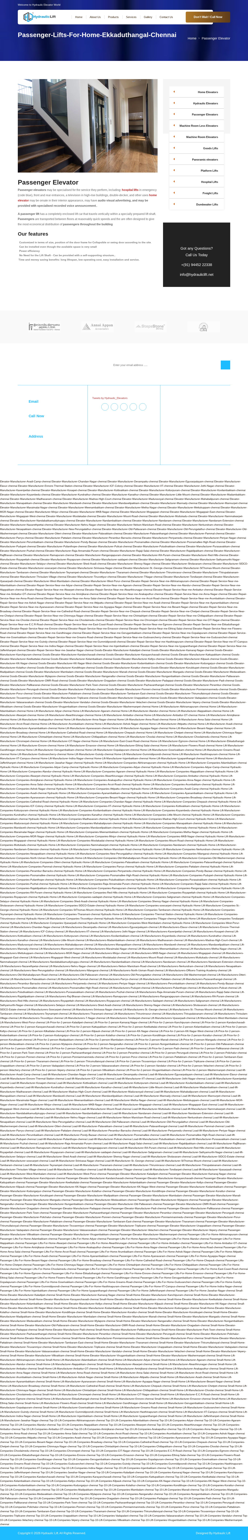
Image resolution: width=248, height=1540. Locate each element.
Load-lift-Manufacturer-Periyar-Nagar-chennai (219, 1130)
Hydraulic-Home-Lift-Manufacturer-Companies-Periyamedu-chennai (102, 870)
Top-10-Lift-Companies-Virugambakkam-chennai (169, 1520)
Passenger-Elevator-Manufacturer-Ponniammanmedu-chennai (157, 1217)
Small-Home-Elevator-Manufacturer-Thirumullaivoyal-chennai (194, 1342)
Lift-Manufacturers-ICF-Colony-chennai (41, 931)
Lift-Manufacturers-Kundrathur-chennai (209, 935)
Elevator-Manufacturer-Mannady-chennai (174, 503)
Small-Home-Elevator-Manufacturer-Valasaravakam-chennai (34, 1351)
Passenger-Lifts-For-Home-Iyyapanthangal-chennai (87, 1290)
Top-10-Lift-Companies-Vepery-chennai (66, 1520)
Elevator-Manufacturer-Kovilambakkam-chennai (218, 490)
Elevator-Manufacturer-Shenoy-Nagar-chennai (133, 563)
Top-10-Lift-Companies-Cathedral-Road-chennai (141, 1442)
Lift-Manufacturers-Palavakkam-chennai (33, 979)
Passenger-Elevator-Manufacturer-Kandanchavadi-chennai (100, 1178)
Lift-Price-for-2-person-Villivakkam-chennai (100, 1070)
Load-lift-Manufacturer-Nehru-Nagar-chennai (69, 1117)
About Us (95, 17)
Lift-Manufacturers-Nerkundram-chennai (180, 966)
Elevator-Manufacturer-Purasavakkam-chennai (213, 546)
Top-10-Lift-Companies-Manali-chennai (177, 1489)
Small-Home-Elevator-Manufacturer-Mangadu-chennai (198, 1316)
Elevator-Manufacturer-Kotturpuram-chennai (164, 490)
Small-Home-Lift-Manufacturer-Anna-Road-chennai (70, 1372)
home (192, 38)
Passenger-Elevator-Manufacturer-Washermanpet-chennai (153, 1234)
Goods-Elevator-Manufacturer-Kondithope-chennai (66, 667)
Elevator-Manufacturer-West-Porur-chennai (105, 581)
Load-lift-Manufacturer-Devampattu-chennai (122, 1074)
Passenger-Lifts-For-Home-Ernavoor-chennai (187, 1273)
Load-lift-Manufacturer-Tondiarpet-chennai (167, 1169)
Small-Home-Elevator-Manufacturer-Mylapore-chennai (84, 1320)
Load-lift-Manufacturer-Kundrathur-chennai (49, 1087)
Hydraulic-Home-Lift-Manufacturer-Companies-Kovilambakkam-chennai (80, 810)
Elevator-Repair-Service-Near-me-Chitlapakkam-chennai (190, 615)
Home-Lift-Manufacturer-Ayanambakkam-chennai (28, 728)
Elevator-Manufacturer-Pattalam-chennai (57, 537)
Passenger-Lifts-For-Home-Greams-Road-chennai (113, 1282)
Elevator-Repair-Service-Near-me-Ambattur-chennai (183, 589)
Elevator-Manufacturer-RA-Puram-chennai (156, 555)
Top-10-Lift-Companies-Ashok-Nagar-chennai (218, 1433)
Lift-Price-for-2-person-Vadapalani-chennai (49, 1065)
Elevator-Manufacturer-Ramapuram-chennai (48, 555)
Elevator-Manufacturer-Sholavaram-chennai (186, 563)
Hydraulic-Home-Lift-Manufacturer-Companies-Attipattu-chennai (93, 788)
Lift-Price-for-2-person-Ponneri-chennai (22, 1056)
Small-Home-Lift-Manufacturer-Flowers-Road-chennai (55, 1403)
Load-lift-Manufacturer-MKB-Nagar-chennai (87, 1104)
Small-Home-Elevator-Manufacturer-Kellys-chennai (83, 1303)
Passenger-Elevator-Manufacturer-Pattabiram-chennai (41, 1221)
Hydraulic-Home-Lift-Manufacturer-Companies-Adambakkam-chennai (207, 762)
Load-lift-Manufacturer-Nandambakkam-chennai (83, 1113)
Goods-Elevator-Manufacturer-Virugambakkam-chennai (55, 706)
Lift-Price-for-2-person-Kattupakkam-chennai (91, 1026)
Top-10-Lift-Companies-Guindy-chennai (118, 1463)
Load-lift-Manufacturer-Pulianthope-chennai (62, 1139)
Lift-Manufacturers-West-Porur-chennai (22, 1022)
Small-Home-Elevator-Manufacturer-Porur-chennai (174, 1338)
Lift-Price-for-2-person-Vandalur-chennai (153, 1065)
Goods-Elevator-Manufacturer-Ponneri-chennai (133, 689)
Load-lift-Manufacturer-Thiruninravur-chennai (149, 1165)
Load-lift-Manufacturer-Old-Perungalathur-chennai (169, 1121)
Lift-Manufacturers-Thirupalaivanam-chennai (187, 1013)
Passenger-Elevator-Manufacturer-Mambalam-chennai (160, 1195)
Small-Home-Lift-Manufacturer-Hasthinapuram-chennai (136, 1411)
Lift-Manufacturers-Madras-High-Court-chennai (211, 940)
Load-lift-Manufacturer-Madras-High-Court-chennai (71, 1091)
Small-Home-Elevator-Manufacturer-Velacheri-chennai (164, 1351)
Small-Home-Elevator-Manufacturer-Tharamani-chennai (126, 1342)
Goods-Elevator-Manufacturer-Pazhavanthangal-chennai (141, 684)
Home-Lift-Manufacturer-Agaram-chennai (96, 710)
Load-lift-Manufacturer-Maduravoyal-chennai (127, 1091)
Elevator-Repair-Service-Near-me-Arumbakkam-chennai (202, 598)
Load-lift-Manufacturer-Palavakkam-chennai (97, 1126)
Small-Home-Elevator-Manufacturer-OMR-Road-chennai (112, 1325)
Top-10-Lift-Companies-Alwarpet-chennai (132, 1424)
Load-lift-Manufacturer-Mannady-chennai (157, 1095)
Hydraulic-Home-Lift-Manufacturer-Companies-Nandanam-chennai (157, 844)
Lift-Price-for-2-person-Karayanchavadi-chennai (37, 1026)
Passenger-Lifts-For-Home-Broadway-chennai (84, 1260)
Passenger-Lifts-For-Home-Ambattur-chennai (164, 1243)
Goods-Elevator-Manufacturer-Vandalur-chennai (72, 702)
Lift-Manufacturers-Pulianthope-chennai (174, 987)
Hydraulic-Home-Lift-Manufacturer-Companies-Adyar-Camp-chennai (39, 767)
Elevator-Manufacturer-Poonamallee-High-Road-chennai (192, 542)
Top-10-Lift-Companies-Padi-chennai (200, 1498)
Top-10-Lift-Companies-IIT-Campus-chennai (35, 1468)
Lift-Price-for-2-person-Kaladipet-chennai (69, 1022)
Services (131, 17)
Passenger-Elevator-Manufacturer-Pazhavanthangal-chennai (84, 1212)
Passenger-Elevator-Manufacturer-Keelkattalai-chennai (57, 1182)
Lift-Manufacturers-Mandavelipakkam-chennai (213, 944)
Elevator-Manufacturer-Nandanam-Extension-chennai (213, 520)
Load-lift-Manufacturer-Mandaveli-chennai (50, 1095)
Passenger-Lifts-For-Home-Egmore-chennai (25, 1273)
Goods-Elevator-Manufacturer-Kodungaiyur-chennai (195, 663)
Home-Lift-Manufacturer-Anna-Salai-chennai (194, 719)
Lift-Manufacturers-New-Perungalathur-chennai (37, 970)
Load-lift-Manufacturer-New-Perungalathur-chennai (55, 1121)
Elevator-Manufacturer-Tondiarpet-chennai (187, 576)
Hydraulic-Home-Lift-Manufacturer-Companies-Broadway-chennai (174, 797)
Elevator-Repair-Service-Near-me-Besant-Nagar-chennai (165, 606)
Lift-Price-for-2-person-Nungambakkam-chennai (161, 1044)
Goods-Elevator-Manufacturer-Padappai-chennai (155, 680)
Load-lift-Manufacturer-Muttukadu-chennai (156, 1108)
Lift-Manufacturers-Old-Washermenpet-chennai (189, 974)
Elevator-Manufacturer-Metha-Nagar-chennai (141, 507)
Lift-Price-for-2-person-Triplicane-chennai (190, 1061)
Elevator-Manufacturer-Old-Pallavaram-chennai (129, 529)
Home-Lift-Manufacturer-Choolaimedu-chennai (192, 736)
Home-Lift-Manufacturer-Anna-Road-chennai (142, 719)
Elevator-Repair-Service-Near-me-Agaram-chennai (112, 585)
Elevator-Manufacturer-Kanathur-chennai (125, 494)
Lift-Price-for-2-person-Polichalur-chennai (223, 1052)
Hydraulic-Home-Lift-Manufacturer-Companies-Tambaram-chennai (142, 909)
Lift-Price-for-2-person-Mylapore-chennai (58, 1044)
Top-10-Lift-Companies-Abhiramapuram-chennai (77, 1420)
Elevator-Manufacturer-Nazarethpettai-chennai (27, 524)
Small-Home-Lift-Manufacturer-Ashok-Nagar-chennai (72, 1377)
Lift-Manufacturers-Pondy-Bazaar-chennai (220, 983)
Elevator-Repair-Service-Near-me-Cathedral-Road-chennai (56, 611)
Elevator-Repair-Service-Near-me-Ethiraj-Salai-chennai (160, 628)
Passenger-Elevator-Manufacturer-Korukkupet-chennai (31, 1195)
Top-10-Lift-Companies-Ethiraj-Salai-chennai (170, 1455)
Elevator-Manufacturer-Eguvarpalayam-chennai (186, 481)
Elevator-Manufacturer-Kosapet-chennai (64, 490)
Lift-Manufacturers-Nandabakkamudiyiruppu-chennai (58, 961)
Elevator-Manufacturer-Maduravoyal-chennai (148, 498)
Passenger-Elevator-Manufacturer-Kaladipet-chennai (137, 1173)
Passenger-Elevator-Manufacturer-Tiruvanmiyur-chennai (61, 1225)
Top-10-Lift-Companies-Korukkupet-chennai (25, 1489)
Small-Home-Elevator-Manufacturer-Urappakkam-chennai (149, 1346)
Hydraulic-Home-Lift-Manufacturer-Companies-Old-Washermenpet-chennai (201, 858)
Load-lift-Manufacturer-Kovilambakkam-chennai (186, 1082)
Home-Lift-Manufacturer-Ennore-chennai (33, 745)
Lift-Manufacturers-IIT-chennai (81, 931)
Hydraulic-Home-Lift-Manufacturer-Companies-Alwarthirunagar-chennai (92, 775)
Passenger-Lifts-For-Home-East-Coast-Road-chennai (217, 1268)
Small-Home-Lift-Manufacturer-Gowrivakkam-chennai (73, 1407)
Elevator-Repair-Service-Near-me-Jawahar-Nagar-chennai (60, 650)
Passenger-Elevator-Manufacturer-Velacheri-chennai (138, 1230)
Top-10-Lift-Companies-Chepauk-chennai (193, 1442)
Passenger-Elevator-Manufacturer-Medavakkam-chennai (104, 1199)
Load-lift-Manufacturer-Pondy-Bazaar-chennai (80, 1134)
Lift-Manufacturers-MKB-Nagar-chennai (153, 953)
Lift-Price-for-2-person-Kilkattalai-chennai (41, 1031)
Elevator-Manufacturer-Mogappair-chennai (144, 511)
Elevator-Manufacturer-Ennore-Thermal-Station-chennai (50, 485)
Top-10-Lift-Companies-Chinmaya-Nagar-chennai (48, 1446)
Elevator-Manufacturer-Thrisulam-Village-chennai (38, 576)
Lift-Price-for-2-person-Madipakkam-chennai (58, 1039)
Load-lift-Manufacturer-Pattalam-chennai (57, 1130)
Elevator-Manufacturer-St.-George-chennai (147, 568)
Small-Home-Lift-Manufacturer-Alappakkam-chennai (66, 1364)
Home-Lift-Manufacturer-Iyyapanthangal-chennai (177, 758)
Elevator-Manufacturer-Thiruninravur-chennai (165, 572)
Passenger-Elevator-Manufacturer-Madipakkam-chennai (96, 1195)
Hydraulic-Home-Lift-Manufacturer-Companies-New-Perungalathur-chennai (99, 853)
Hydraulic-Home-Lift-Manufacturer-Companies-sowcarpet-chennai (143, 905)
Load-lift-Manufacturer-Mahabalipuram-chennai (181, 1091)
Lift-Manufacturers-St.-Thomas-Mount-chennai (195, 1009)
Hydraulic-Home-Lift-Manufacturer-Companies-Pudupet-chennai (186, 875)
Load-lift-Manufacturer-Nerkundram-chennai (186, 1117)
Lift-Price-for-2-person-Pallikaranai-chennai (214, 1048)
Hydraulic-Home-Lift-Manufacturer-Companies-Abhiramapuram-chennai (125, 762)
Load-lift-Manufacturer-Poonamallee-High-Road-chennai (192, 1134)
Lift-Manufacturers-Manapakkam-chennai (117, 944)
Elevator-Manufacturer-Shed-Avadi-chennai (81, 563)
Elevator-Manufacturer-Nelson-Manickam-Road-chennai (139, 524)
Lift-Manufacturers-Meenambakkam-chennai (163, 948)
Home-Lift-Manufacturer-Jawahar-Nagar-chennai (55, 762)
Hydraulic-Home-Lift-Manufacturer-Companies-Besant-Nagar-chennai (96, 797)
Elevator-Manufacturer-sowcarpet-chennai (42, 568)
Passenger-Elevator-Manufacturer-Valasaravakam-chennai (73, 1230)
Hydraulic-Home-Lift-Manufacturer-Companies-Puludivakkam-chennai (95, 879)
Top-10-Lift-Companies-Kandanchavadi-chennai (37, 1476)
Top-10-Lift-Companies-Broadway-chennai (88, 1442)
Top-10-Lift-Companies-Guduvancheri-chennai (67, 1463)
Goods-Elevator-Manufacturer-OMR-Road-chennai (39, 680)
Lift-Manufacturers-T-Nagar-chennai (84, 1018)
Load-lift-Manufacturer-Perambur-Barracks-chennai (111, 1130)
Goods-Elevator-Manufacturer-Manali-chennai (110, 671)
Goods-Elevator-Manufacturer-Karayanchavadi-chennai (138, 654)
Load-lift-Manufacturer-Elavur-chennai (225, 1074)
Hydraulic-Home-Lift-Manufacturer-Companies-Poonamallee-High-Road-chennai (102, 875)
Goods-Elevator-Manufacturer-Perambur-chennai (203, 684)
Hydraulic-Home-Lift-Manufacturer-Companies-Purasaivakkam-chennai (176, 879)
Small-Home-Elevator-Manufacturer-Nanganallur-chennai (149, 1320)
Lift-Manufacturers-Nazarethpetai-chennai (24, 966)
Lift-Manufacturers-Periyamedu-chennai (74, 983)
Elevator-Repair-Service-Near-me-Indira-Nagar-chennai (42, 646)
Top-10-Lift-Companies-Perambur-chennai (170, 1502)
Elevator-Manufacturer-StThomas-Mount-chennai (201, 568)
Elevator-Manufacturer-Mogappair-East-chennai (197, 511)
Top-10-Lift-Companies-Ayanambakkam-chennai (119, 1437)
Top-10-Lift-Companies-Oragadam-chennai (104, 1498)
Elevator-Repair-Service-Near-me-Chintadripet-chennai (125, 615)
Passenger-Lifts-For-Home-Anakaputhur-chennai (83, 1247)
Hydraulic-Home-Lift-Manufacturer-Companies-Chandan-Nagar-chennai (100, 801)
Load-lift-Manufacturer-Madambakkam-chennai (200, 1087)
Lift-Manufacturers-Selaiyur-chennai (54, 1005)
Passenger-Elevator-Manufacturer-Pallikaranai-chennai (198, 1208)
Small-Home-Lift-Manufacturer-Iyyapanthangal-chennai (135, 1416)
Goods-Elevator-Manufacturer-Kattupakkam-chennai (200, 654)
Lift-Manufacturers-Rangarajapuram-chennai (164, 996)
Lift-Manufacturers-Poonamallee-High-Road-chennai (78, 987)
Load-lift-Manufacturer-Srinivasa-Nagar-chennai (76, 1160)
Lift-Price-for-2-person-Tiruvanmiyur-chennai (140, 1061)
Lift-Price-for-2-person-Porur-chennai (126, 1056)
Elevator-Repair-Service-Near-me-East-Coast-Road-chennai (88, 624)
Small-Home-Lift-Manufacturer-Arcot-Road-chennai (189, 1372)
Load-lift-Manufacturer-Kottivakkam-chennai (81, 1082)
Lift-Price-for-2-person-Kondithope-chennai (151, 1035)
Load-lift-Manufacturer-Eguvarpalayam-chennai (175, 1074)
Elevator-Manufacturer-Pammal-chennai (201, 533)
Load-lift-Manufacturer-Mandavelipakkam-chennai (104, 1095)
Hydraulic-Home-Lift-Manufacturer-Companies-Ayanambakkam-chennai (88, 793)
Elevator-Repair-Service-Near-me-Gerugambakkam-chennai (116, 632)
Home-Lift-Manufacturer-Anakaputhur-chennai (36, 719)
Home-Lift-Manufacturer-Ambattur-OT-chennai (171, 715)
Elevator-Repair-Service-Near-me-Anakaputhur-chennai (131, 594)
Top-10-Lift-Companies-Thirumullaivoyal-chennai (144, 1511)
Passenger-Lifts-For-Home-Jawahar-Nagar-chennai (205, 1290)
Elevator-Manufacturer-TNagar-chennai (140, 576)
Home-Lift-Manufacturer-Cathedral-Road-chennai (66, 732)
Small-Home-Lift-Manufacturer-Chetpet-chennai (199, 1385)
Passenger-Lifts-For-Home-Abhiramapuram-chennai (218, 1234)
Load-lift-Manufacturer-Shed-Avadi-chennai (61, 1156)
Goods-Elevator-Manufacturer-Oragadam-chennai (97, 680)
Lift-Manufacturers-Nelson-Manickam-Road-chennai (126, 966)
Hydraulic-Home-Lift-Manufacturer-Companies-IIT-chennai (87, 806)
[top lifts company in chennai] (39, 15)
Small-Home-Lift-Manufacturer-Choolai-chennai (196, 1390)
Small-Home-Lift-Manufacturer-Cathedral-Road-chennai (83, 1385)
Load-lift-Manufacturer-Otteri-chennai (49, 1126)
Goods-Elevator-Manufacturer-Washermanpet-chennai (119, 706)
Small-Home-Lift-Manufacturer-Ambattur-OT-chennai (68, 1368)
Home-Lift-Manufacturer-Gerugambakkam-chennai (55, 749)
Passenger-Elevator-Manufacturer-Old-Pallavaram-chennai (128, 1204)
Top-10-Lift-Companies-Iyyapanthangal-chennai (194, 1468)
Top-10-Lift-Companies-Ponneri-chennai (72, 1506)
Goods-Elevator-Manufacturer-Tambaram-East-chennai (123, 693)
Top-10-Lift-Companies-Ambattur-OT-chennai (47, 1429)
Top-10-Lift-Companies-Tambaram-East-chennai (37, 1511)
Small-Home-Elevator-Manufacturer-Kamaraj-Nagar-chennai (90, 1294)
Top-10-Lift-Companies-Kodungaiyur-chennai (72, 1485)
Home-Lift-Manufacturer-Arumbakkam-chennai (67, 723)
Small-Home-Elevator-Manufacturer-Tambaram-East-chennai (58, 1342)
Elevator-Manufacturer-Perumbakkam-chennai (26, 542)
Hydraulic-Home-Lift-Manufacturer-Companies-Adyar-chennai (114, 767)
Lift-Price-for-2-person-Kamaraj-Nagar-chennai (120, 1022)
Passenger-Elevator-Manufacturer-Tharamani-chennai (173, 1221)
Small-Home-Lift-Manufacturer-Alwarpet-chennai (124, 1364)
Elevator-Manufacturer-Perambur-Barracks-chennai (111, 537)
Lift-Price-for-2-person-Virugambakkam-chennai (153, 1070)
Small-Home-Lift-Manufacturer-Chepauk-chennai (143, 1385)
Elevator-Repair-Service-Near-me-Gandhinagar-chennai (49, 632)
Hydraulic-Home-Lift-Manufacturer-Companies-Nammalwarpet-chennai (77, 844)
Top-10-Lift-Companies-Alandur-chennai (33, 1424)
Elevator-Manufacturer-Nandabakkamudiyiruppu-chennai (42, 520)
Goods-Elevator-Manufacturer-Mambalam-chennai (54, 671)
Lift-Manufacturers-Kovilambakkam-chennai (114, 935)
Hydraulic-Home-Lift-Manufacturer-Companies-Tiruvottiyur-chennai (64, 918)
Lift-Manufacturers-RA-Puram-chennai (212, 996)
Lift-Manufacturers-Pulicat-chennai (217, 987)
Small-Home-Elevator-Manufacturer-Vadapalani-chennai (215, 1346)
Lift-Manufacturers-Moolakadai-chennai (103, 957)
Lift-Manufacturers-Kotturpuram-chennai (65, 935)
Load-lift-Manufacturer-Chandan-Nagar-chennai (68, 1074)
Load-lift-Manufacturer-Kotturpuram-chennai (133, 1082)
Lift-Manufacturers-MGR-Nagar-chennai (67, 953)
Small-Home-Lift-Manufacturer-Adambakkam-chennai (76, 1359)
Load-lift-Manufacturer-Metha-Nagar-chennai (130, 1100)
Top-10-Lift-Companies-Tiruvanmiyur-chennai (199, 1511)
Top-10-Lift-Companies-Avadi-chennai (69, 1437)
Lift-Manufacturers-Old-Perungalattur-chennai (135, 974)
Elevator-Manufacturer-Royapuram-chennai (65, 559)
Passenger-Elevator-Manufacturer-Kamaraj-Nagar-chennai (202, 1173)
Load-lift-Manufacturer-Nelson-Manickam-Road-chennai (128, 1117)
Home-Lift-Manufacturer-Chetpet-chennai (169, 732)
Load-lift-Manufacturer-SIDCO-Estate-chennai (218, 1156)
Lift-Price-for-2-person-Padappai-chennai (123, 1048)
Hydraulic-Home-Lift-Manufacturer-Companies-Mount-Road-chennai (154, 840)
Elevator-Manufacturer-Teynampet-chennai (64, 572)
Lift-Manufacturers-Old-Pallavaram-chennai (83, 974)
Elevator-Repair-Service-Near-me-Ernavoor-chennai (98, 628)
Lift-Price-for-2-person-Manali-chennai (156, 1039)
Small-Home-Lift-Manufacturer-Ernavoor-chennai (183, 1398)
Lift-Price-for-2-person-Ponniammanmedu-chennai (75, 1056)
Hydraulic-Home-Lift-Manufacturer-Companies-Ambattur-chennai (171, 775)
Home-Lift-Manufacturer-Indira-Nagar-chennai (66, 758)
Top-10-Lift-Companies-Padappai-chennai (154, 1498)
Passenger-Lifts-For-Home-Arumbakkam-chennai (114, 1251)
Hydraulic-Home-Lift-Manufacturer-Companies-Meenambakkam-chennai (87, 832)
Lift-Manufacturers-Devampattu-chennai (84, 927)
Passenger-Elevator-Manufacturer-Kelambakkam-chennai (123, 1182)
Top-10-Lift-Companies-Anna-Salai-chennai (63, 1433)
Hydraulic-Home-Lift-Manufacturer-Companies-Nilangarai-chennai (181, 853)
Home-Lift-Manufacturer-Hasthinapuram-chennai (200, 754)
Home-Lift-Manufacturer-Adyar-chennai (49, 710)
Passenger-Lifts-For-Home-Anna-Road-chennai (195, 1247)
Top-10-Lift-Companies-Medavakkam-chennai (36, 1494)
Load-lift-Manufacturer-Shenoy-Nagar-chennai (113, 1156)
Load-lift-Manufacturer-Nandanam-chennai (136, 1113)
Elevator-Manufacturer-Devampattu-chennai (132, 481)
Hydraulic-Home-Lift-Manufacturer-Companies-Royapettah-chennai (167, 892)
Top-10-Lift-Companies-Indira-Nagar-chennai (87, 1468)
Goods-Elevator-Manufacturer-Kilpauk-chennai (192, 658)
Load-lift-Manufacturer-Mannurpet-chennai (205, 1095)
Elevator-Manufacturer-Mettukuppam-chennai (193, 507)
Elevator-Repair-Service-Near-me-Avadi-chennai (142, 602)
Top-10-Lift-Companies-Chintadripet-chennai (103, 1446)
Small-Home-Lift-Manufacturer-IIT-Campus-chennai (197, 1411)
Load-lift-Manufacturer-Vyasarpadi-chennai (216, 1169)
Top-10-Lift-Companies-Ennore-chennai (72, 1455)
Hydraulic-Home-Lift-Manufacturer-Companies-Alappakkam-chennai (175, 771)
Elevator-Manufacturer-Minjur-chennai (46, 511)
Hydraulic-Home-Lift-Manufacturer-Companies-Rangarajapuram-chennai (178, 888)
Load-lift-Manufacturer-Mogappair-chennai (137, 1104)
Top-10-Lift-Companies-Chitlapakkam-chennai (155, 1446)
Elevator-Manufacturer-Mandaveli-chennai (67, 503)
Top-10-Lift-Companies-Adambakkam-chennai (132, 1420)
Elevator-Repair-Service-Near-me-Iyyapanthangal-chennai (173, 646)
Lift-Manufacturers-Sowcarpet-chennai (49, 1009)
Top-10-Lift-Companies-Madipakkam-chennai (77, 1489)
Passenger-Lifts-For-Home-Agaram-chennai (132, 1238)
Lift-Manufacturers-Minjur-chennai (110, 953)
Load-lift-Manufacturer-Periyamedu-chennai (167, 1130)
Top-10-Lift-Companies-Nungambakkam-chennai (192, 1494)
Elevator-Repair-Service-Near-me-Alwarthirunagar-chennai (119, 589)
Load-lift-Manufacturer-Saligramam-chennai (147, 1152)
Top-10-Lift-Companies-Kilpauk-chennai (108, 1480)
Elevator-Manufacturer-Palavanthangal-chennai (150, 533)
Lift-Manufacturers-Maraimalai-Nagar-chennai (110, 948)
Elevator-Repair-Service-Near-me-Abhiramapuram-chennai (165, 581)
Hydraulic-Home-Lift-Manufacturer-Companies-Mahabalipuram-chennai (81, 823)
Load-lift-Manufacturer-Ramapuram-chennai (35, 1147)
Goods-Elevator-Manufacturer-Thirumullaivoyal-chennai (188, 693)
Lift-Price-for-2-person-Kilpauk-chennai (87, 1031)
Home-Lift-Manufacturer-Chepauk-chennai (120, 732)
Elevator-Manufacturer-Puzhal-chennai (22, 550)
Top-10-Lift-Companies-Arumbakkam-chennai (165, 1433)
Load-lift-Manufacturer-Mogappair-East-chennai (189, 1104)
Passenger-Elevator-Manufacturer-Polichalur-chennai (30, 1217)
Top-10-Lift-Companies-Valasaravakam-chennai (166, 1515)
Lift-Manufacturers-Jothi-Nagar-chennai (122, 931)
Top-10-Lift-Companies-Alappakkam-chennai (82, 1424)
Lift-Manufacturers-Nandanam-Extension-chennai (214, 961)
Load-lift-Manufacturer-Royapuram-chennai (49, 1152)
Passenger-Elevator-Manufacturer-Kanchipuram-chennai (32, 1178)
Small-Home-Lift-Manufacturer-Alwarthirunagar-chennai (185, 1364)
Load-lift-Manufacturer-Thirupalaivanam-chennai (203, 1165)
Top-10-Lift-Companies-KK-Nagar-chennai (156, 1480)
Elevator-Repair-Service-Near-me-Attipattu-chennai (84, 602)
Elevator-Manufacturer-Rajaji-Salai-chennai (134, 550)
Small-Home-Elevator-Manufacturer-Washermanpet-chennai (180, 1355)
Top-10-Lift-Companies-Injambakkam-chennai (140, 1468)
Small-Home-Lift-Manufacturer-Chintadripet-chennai (76, 1390)
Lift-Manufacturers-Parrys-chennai (118, 979)
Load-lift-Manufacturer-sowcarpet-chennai (24, 1160)
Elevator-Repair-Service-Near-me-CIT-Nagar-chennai (199, 620)
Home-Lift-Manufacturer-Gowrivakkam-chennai (167, 749)
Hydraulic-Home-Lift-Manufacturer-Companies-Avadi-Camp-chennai (169, 788)
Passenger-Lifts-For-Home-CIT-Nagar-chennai (159, 1268)
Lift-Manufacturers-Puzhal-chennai (114, 992)
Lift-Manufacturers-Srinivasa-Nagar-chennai (97, 1009)
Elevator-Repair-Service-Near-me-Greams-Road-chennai (70, 637)
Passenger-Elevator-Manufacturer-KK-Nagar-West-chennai (131, 1186)
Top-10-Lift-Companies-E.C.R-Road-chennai (166, 1450)
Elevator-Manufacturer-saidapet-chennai (114, 559)
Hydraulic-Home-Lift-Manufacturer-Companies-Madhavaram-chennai (68, 818)
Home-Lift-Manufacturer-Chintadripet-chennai (36, 736)
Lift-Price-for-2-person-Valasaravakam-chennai (102, 1065)
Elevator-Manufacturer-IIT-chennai (153, 485)
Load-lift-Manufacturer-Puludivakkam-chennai (158, 1139)
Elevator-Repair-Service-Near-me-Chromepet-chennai (136, 620)
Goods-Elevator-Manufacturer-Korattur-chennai (123, 667)
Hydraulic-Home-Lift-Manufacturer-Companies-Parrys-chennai (98, 866)
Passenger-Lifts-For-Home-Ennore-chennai (136, 1273)
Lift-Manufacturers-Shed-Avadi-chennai (98, 1005)
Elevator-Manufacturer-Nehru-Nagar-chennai (80, 524)
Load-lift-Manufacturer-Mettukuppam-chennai (183, 1100)
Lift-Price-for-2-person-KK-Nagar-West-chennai (186, 1031)
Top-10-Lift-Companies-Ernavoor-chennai (120, 1455)
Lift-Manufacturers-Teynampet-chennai (45, 1013)
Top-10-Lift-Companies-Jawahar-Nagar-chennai (67, 1472)
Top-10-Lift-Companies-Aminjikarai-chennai (99, 1429)
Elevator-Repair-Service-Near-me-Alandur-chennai (172, 585)
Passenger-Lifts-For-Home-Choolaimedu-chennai (47, 1268)
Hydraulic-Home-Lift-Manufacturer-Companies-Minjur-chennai (90, 836)
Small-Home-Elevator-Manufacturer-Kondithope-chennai (52, 1312)
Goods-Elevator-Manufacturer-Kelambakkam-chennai (81, 658)
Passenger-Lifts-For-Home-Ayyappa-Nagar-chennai (206, 1256)
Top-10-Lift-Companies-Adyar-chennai (181, 1420)
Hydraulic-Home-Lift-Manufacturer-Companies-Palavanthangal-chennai (191, 862)
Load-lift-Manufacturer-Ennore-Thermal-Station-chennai (32, 1078)
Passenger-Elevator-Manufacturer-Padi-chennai (138, 1208)
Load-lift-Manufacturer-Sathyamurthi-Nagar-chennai (202, 1152)
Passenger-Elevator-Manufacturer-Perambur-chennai (151, 1212)
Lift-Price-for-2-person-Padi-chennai (168, 1048)
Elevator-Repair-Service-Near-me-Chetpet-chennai (180, 611)
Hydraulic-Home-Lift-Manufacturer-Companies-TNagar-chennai (140, 918)
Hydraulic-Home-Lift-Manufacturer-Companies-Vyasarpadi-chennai (48, 922)
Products (113, 17)
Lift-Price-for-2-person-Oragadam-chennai (74, 1048)
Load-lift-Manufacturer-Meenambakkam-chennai (75, 1100)
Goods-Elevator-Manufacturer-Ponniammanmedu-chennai (194, 689)
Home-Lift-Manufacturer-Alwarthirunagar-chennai (65, 715)
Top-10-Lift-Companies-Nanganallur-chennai (137, 1494)
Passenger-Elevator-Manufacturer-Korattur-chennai (205, 1191)
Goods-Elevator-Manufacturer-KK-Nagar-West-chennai (69, 663)
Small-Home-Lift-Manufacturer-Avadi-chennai (186, 1377)
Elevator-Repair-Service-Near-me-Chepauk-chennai (120, 611)
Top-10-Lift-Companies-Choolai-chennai (206, 1446)
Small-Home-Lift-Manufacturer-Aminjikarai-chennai (128, 1368)
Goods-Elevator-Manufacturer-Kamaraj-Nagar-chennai (182, 650)
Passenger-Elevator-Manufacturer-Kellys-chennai (185, 1182)
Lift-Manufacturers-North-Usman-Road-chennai (136, 970)
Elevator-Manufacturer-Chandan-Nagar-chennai (79, 481)
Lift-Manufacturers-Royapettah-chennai (61, 1000)
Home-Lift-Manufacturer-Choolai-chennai (141, 736)
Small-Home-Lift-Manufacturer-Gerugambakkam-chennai (181, 1403)
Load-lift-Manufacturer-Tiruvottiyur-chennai (71, 1169)
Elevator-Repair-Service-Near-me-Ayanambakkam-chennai (205, 602)
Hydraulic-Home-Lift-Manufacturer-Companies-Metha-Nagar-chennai (169, 832)
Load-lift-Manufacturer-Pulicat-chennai (110, 1139)
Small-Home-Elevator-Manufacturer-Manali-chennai (136, 1316)
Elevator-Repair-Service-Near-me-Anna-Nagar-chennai (195, 594)
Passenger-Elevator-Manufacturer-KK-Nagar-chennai (66, 1186)
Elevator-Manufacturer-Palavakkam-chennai (97, 533)
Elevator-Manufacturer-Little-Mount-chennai (174, 494)
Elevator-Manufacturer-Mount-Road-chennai (122, 516)
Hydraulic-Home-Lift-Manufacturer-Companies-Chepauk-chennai (180, 801)
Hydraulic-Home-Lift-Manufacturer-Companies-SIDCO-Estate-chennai (65, 905)
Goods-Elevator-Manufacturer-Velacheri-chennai (128, 702)
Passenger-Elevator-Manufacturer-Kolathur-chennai (81, 1191)
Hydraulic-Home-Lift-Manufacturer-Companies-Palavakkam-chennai (110, 862)
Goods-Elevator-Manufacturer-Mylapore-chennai (38, 676)
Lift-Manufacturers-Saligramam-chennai (196, 1000)
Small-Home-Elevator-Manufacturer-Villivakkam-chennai (42, 1355)
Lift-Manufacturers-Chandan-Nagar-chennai (35, 927)
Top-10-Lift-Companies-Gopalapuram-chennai (147, 1459)
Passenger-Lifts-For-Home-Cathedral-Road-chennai (142, 1260)
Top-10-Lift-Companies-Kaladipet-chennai (120, 1472)
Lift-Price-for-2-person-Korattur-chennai (199, 1035)
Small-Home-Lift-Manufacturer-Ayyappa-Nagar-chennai (138, 1381)
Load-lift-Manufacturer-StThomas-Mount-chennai (183, 1160)
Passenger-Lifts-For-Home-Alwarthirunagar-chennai (107, 1243)
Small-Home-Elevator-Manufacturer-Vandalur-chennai (101, 1351)
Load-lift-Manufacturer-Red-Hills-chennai (190, 1147)
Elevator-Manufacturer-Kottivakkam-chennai (113, 490)
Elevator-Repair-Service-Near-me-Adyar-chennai (55, 585)
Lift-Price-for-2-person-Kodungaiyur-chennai (53, 1035)
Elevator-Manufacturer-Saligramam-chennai (163, 559)
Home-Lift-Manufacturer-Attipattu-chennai (173, 723)
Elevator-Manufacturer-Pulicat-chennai (110, 546)
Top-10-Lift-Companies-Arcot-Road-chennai (113, 1433)
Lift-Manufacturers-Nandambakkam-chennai (115, 961)
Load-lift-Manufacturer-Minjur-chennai (39, 1104)
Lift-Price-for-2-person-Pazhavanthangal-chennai (73, 1052)
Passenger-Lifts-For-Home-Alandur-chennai (183, 1238)
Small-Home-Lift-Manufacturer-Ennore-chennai (127, 1398)
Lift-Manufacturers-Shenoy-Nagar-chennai (146, 1005)
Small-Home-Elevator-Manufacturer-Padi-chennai (66, 1329)
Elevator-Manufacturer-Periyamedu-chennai (167, 537)
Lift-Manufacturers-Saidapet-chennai (152, 1000)
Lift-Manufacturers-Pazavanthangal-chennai (207, 979)
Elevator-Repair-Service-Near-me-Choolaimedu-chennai (72, 620)
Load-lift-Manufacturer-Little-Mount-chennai (147, 1087)
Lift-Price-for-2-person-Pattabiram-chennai (172, 1056)
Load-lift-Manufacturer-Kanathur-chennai (98, 1087)
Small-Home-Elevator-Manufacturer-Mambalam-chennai (74, 1316)
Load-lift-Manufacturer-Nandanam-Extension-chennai (192, 1113)
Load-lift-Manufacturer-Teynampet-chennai (47, 1165)
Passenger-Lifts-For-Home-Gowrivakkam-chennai (55, 1282)
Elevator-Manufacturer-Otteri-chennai (49, 533)
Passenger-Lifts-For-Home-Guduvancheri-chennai (172, 1282)
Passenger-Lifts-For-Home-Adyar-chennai (82, 1238)
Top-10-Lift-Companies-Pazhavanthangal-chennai (116, 1502)
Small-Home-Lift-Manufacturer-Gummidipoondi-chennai (71, 1411)
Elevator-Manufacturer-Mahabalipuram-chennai (201, 498)
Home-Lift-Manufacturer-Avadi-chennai (220, 723)
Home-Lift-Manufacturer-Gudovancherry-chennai (38, 754)
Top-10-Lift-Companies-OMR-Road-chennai (54, 1498)
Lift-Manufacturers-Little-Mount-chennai (61, 940)
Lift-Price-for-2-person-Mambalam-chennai (109, 1039)
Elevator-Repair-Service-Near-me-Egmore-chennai (152, 624)
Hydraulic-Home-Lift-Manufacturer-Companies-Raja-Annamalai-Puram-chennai (94, 883)
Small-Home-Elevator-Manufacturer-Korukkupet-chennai (180, 1312)
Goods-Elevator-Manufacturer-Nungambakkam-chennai (158, 676)
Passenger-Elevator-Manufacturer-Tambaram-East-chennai (107, 1221)
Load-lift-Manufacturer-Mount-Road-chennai (105, 1108)
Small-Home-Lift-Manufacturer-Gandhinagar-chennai (117, 1403)
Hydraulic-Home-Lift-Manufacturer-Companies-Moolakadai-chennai (75, 840)
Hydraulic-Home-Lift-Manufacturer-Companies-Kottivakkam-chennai (161, 806)
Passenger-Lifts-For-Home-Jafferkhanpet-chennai (146, 1290)
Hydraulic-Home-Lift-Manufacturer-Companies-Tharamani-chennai (61, 914)
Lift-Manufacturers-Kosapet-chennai (213, 931)
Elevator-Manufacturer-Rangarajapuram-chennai (103, 555)
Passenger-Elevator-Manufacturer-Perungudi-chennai (213, 1212)
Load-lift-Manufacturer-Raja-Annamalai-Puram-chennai (70, 1143)
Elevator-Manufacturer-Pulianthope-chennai (62, 546)
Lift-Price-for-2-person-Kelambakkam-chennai (194, 1026)
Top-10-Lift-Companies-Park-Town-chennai (62, 1502)
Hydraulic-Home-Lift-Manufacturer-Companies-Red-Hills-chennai (90, 892)
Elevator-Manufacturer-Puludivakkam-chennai (159, 546)
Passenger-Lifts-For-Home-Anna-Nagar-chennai (139, 1247)
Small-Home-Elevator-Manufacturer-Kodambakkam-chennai (97, 1308)
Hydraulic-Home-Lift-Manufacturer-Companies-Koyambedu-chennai (161, 810)
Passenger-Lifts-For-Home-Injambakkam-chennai (28, 1290)
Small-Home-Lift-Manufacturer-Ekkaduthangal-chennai (67, 1398)
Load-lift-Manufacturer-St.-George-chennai (129, 1160)
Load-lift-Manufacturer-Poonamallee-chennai (133, 1134)
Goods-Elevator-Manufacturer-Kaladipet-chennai (122, 650)
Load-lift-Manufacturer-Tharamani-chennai (97, 1165)
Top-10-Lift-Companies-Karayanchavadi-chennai (93, 1476)
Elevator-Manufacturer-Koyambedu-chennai (25, 494)
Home (78, 17)
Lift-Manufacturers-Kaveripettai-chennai (169, 931)
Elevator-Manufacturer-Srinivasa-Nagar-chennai (94, 568)
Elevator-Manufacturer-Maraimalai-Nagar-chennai (28, 507)
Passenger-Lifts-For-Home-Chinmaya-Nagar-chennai (63, 1264)
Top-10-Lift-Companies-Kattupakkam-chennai (148, 1476)
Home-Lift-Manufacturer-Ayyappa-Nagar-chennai (139, 728)
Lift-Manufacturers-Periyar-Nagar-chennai (121, 983)
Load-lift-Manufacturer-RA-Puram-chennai (142, 1147)
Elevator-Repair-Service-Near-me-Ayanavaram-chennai (32, 606)
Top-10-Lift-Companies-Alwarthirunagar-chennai (184, 1424)
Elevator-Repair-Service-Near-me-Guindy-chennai (29, 641)
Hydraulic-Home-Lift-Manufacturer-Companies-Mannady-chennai (159, 827)
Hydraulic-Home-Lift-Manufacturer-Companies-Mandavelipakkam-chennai (78, 827)
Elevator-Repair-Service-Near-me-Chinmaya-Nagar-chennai (58, 615)
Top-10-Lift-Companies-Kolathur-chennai (122, 1485)
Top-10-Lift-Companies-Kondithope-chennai (171, 1485)
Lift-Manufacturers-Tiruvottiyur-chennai (40, 1018)
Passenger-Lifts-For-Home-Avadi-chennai (34, 1256)
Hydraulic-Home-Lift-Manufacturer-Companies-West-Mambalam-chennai (129, 922)
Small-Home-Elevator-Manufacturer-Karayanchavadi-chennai (64, 1299)
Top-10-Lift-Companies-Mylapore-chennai (87, 1494)
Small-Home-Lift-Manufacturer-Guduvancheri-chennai (199, 1407)
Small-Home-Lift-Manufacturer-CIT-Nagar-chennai (130, 1394)
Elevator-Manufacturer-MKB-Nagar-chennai (94, 511)
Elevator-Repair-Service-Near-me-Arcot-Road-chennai (138, 598)
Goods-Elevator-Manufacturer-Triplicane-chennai (70, 697)
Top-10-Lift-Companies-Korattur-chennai (220, 1485)
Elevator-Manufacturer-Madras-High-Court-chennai (91, 498)
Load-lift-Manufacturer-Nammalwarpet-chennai (208, 1108)
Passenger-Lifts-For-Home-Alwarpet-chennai (50, 1243)
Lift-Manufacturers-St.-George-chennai (145, 1009)
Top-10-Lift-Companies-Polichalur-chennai (24, 1506)
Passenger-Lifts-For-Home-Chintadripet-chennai (122, 1264)
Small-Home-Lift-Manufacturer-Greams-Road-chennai (136, 1407)
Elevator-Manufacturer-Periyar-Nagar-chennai (219, 537)
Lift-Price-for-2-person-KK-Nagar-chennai (134, 1031)
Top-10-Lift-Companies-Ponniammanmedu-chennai (125, 1506)
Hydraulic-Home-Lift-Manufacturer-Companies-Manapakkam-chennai (162, 823)
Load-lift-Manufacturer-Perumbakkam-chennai (26, 1134)
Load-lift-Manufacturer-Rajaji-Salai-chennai (127, 1143)
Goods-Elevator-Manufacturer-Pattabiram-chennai (62, 693)
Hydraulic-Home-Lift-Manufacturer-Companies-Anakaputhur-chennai (93, 780)
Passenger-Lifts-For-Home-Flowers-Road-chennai (53, 1277)
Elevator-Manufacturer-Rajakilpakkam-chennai (186, 550)
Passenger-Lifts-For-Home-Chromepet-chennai (104, 1268)
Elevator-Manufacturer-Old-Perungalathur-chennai (186, 529)
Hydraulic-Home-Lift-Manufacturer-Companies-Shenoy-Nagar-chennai (138, 901)
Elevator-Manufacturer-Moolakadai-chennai (71, 516)
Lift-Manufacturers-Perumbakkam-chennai (170, 983)
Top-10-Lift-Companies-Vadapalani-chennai (113, 1515)
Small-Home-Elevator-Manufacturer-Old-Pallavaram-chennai (44, 1325)
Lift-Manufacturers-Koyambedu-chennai (163, 935)
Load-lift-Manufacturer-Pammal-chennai (201, 1126)
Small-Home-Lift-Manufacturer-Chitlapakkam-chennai (137, 1390)
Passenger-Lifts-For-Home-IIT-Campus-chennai (157, 1286)
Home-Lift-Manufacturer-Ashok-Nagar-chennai (121, 723)
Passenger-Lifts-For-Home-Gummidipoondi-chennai (40, 1286)
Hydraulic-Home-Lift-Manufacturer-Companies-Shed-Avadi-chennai (58, 901)
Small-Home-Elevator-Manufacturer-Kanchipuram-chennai (159, 1294)
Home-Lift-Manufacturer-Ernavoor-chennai (81, 745)
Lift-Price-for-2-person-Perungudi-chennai (174, 1052)
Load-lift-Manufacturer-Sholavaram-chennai (166, 1156)
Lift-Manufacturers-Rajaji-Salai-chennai (217, 992)
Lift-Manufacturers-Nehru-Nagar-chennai (72, 966)
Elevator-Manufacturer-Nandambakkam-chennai (103, 520)
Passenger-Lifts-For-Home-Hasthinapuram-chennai (99, 1286)
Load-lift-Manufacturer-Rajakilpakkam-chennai (179, 1143)
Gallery (148, 17)
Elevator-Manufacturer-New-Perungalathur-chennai (71, 529)
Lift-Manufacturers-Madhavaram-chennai (159, 940)
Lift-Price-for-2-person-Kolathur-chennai (102, 1035)
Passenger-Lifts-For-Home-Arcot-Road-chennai (58, 1251)
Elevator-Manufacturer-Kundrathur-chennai (76, 494)
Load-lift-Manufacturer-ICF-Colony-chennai (90, 1078)
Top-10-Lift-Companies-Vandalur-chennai (218, 1515)
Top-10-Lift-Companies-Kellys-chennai (63, 1480)
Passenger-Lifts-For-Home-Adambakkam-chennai (28, 1238)
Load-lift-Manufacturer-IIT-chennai (135, 1078)
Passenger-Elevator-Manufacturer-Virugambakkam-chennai (84, 1234)
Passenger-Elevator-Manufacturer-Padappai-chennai (80, 1208)
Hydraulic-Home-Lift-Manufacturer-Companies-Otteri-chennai (35, 862)
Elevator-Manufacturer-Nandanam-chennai (157, 520)
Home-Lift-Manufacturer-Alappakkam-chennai (195, 710)
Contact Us (166, 17)
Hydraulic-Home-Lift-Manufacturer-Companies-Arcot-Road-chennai (92, 784)
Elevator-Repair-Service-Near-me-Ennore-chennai (39, 628)
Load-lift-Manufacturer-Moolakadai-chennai (55, 1108)
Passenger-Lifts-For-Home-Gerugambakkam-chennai (171, 1277)
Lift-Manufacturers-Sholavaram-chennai (194, 1005)
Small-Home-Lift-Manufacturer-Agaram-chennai (188, 1359)
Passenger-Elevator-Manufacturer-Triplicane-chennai (125, 1225)
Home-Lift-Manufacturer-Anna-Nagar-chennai (90, 719)
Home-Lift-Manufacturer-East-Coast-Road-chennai (120, 741)
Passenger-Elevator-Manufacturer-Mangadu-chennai (40, 1199)
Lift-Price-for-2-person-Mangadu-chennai (202, 1039)
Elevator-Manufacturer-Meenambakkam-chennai (86, 507)
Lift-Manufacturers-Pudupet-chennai (129, 987)
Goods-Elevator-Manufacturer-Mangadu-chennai (166, 671)
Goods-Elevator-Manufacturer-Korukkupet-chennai (180, 667)
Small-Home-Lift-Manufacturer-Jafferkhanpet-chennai (198, 1416)
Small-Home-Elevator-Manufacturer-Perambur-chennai (89, 1333)
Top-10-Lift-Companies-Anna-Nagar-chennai (202, 1429)
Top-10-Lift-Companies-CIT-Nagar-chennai (115, 1450)
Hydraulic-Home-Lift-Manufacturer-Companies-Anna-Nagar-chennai (172, 780)
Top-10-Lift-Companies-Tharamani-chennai (91, 1511)
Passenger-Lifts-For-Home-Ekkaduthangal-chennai (80, 1273)
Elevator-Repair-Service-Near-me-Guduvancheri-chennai (204, 637)
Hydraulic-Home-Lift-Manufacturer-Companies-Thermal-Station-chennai (142, 914)
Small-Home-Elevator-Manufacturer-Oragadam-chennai (178, 1325)
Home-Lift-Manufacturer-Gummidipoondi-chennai (142, 754)
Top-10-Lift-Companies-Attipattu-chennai (23, 1437)
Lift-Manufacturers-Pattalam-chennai (160, 979)
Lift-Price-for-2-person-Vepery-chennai (53, 1070)
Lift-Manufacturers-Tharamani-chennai (90, 1013)
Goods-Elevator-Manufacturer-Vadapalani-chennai (188, 697)
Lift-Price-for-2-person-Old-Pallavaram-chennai (217, 1044)
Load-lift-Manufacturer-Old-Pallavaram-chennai (112, 1121)
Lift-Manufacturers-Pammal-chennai (77, 979)
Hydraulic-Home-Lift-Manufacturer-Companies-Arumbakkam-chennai (171, 784)
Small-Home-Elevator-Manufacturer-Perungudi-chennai (153, 1333)
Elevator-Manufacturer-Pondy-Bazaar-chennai (80, 542)
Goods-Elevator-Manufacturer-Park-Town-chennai (79, 684)
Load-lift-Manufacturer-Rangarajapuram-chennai (89, 1147)
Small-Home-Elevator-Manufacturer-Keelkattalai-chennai (199, 1299)
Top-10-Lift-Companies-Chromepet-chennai (65, 1450)
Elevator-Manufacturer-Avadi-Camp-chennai (25, 481)
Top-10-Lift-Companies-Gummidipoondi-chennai (169, 1463)
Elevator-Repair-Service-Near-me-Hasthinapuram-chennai (160, 641)
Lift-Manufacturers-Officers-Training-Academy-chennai (195, 970)
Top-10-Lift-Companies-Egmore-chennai (215, 1450)
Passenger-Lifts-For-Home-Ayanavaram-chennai (147, 1256)
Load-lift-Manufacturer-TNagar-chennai (119, 1169)
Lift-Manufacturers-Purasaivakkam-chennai (69, 992)
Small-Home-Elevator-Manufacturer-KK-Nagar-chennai (205, 1303)
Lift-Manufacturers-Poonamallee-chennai (23, 987)
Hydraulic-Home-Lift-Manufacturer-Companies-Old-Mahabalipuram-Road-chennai (111, 858)
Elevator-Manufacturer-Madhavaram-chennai (36, 498)
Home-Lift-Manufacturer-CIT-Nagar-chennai (65, 741)
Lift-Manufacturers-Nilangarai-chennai (86, 970)
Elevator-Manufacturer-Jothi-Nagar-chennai (199, 485)
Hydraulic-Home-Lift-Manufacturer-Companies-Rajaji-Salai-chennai (179, 883)
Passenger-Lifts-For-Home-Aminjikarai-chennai (27, 1247)
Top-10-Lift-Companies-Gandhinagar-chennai (36, 1459)
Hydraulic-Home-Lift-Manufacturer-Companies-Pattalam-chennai (172, 866)
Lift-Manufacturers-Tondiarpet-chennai (128, 1018)
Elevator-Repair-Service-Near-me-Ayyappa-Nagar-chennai (98, 606)
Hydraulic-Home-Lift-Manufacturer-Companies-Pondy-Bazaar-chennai (182, 870)
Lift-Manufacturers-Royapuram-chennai (107, 1000)
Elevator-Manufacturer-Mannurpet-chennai (222, 503)
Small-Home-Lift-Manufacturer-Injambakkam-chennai (72, 1416)
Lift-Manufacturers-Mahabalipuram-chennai (68, 944)
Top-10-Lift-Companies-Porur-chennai (177, 1506)
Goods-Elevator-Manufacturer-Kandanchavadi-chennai (73, 654)
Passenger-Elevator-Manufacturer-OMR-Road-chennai (194, 1204)
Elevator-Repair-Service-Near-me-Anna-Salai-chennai (75, 598)
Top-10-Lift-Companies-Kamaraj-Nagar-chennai (172, 1472)
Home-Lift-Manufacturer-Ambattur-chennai (118, 715)
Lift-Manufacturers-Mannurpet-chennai (61, 948)
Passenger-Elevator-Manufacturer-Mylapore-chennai (167, 1199)
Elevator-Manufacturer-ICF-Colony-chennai (108, 485)
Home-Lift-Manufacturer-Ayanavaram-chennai (84, 728)
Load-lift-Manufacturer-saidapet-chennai (98, 1152)
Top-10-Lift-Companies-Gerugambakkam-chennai (91, 1459)
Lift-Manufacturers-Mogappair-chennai (199, 953)
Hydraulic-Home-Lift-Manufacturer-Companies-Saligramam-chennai (152, 896)
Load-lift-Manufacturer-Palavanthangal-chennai (150, 1126)
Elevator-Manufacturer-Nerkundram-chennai (197, 524)
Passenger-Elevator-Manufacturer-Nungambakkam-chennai (59, 1204)
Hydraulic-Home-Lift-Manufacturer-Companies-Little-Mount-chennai (152, 814)
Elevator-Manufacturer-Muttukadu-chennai (173, 516)
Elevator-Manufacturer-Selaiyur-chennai (33, 563)
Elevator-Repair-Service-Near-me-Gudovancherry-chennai (137, 637)
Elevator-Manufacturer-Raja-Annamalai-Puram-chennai (77, 550)
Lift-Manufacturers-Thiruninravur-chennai (137, 1013)
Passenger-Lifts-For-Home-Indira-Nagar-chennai (214, 1286)
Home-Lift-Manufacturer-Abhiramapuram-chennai (179, 706)
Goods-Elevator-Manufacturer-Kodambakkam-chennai (133, 663)
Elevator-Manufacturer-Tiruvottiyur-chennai (92, 576)
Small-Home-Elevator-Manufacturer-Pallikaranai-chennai (127, 1329)
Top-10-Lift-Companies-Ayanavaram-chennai (174, 1437)
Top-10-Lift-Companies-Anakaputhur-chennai (150, 1429)
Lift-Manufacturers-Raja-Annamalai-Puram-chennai (164, 992)
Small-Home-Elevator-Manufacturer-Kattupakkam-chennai (132, 1299)
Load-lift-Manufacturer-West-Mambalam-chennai (28, 1173)
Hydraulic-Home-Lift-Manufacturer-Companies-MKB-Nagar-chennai (165, 836)
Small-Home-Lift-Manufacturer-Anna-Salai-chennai (130, 1372)
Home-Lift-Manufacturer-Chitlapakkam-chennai (90, 736)
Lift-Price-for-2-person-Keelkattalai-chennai (142, 1026)
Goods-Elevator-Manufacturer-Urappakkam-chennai (129, 697)
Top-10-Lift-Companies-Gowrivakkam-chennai (200, 1459)
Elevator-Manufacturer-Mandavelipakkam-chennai (120, 503)
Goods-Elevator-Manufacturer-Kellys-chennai (139, 658)
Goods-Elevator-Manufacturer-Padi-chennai (209, 680)
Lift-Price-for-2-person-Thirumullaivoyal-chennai (86, 1061)
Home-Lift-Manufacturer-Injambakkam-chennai (121, 758)
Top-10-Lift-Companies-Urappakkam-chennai (62, 1515)
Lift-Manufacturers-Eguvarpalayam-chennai (133, 927)
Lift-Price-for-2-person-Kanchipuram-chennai (174, 1022)
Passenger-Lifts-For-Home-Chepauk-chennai (199, 1260)
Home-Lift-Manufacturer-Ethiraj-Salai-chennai (133, 745)
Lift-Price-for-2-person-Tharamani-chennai (34, 1061)
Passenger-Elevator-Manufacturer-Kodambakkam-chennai (199, 1186)
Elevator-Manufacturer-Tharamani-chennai (114, 572)
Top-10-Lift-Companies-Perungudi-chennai (219, 1502)
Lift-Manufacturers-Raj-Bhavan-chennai (67, 996)
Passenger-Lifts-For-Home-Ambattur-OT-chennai (218, 1243)
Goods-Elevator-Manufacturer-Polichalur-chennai (77, 689)
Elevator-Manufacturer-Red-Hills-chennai (204, 555)
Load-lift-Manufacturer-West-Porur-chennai (81, 1173)
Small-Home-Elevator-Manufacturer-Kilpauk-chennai (143, 1303)
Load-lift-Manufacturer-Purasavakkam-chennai (212, 1139)
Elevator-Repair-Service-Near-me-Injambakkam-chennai (106, 646)
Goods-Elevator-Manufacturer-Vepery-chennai (183, 702)
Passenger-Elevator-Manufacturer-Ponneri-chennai (91, 1217)
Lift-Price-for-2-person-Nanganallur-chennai (108, 1044)
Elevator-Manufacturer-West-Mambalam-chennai (51, 581)
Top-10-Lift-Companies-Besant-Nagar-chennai (36, 1442)
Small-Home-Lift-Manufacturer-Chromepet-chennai (71, 1394)
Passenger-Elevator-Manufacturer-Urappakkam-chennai (189, 1225)
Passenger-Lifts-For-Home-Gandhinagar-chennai (111, 1277)
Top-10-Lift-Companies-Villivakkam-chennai (115, 1520)
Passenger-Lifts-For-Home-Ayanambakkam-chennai (88, 1256)
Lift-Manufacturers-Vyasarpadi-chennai (173, 1018)
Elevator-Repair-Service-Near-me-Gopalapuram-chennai (184, 632)
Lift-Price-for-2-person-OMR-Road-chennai (24, 1048)
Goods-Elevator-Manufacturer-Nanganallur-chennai (96, 676)
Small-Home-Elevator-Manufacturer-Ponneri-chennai (40, 1338)
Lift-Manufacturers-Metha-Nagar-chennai (213, 948)
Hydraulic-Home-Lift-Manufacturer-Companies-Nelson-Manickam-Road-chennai (95, 849)
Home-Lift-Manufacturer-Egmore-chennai (174, 741)
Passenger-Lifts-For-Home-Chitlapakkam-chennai (179, 1264)
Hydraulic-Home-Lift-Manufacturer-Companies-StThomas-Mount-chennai (61, 909)
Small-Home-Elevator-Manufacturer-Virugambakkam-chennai (110, 1355)
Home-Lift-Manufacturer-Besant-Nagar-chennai (196, 728)
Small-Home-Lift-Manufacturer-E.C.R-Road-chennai (190, 1394)
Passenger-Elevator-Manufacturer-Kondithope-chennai (143, 1191)
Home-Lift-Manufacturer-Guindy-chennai (90, 754)
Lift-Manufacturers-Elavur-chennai (178, 927)
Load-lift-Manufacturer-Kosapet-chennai (33, 1082)
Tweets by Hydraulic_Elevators (109, 398)
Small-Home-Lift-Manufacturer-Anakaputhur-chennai (188, 1368)
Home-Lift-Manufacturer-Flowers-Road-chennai (187, 745)
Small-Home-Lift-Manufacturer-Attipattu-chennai (131, 1377)
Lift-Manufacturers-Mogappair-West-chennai (54, 957)
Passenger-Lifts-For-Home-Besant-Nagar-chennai (29, 1260)
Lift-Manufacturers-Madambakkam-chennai (110, 940)
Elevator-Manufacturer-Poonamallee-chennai (134, 542)
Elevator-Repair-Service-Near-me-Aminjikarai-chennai (68, 594)
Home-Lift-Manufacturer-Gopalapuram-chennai (112, 749)
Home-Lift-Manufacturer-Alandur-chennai (144, 710)
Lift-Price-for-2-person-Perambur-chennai (126, 1052)
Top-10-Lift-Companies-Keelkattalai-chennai (200, 1476)
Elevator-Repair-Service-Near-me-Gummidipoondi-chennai (92, 641)
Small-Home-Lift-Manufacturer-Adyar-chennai (134, 1359)
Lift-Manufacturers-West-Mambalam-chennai (222, 1018)
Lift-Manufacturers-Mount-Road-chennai (150, 957)
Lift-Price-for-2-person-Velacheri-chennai (200, 1065)
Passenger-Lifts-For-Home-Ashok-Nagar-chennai (172, 1251)
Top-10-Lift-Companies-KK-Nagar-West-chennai (208, 1480)
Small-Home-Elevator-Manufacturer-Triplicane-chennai (83, 1346)
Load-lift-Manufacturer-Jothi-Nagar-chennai (180, 1078)
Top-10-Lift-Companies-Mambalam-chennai (129, 1489)
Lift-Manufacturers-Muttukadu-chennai (196, 957)
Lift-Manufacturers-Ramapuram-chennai (114, 996)
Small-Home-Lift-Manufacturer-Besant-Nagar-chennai (202, 1381)
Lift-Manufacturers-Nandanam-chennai (163, 961)
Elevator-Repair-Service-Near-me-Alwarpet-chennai (54, 589)
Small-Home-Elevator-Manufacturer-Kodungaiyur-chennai (166, 1308)
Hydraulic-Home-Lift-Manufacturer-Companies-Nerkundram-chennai (181, 849)
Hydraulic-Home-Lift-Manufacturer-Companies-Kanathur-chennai (75, 814)
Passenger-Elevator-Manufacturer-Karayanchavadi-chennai (168, 1178)
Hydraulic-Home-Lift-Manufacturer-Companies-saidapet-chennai (75, 896)
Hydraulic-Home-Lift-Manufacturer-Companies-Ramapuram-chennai (97, 888)
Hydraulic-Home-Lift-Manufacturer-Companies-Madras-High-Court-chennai (152, 818)
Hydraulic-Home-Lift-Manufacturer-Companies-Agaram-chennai (98, 771)
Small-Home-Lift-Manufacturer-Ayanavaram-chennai (76, 1381)
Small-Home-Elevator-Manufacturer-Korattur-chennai (116, 1312)
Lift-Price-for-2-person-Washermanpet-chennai (208, 1070)
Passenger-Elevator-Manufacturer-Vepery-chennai (198, 1230)
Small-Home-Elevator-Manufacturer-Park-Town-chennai (193, 1329)
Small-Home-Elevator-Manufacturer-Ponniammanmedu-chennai (108, 1338)
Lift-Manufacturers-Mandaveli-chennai (164, 944)
